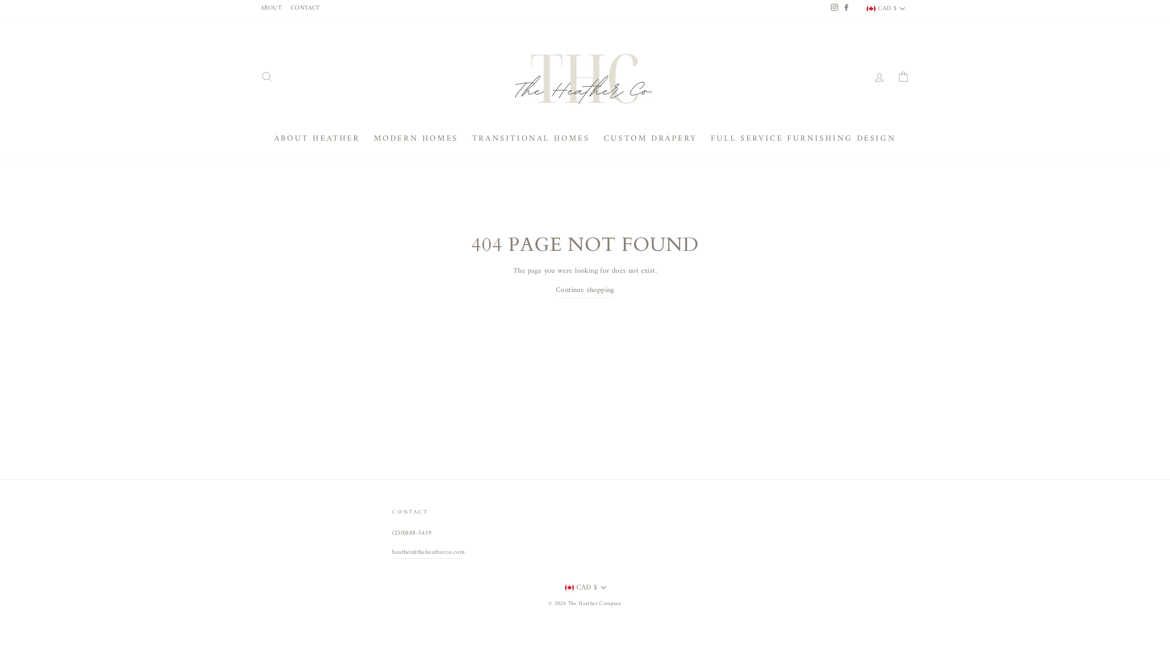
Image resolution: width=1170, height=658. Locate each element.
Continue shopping (585, 290)
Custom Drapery (650, 139)
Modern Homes (416, 139)
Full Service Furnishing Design (803, 139)
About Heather (317, 139)
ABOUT (271, 8)
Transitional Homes (531, 139)
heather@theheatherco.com (428, 552)
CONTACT (305, 8)
